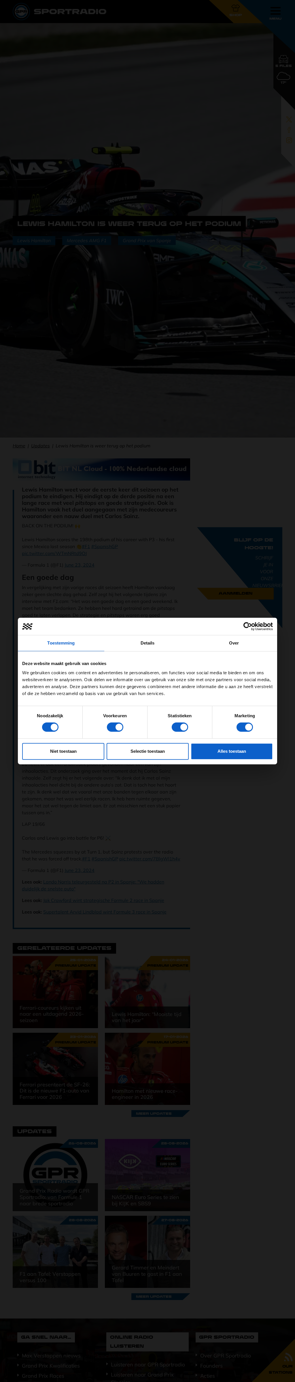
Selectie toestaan (148, 751)
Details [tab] (148, 642)
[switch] (115, 727)
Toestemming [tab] (61, 642)
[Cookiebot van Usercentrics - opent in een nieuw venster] (247, 626)
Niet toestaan (63, 751)
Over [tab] (234, 642)
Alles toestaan (232, 751)
